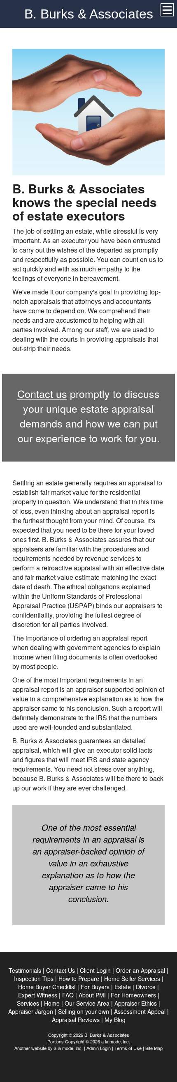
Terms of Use (128, 1048)
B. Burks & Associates (88, 14)
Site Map (154, 1048)
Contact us (42, 393)
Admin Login (98, 1048)
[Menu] (167, 9)
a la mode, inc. (68, 1048)
